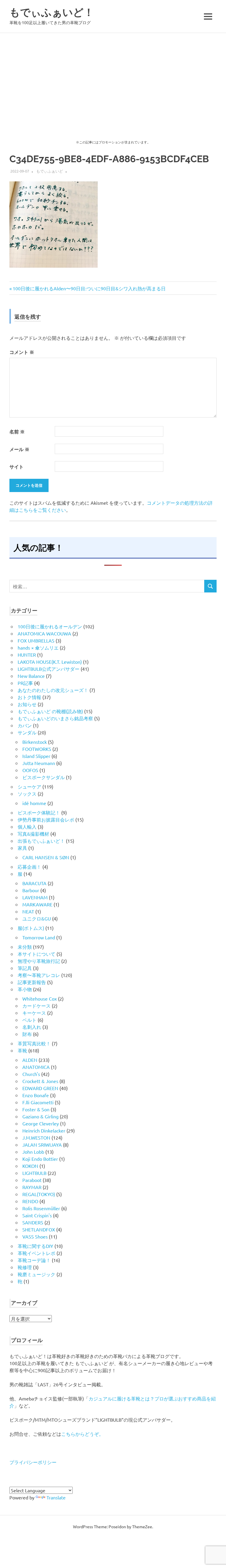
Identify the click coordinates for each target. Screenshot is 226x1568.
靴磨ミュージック (36, 1274)
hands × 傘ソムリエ (38, 647)
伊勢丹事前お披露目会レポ (46, 819)
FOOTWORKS (36, 749)
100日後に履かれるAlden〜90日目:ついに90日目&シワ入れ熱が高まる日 (89, 288)
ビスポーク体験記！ (39, 812)
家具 (22, 848)
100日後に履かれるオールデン (50, 626)
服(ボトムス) (31, 928)
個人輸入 (27, 826)
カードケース (36, 1006)
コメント (21, 352)
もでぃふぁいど (49, 170)
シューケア (29, 786)
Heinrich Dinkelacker (43, 1130)
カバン (25, 725)
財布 (27, 1034)
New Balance (31, 676)
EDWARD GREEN (40, 1088)
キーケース (34, 1013)
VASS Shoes (35, 1236)
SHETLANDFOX (38, 1229)
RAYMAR (31, 1187)
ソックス (27, 794)
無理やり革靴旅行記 (39, 961)
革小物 (25, 989)
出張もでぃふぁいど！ (41, 841)
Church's (31, 1074)
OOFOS (30, 770)
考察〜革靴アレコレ (39, 975)
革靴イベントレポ (36, 1253)
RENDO (30, 1201)
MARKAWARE (37, 904)
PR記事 (25, 683)
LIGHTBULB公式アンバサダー (48, 669)
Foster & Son (35, 1109)
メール (19, 449)
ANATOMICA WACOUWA (44, 633)
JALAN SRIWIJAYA (42, 1145)
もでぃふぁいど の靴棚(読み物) (50, 711)
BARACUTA (34, 883)
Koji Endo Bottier (40, 1159)
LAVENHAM (35, 897)
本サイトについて (36, 954)
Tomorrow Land (38, 937)
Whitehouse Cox (39, 998)
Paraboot (31, 1180)
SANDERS (32, 1222)
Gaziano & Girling (40, 1116)
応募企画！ (29, 867)
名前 (17, 431)
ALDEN (29, 1060)
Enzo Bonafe (35, 1095)
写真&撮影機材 (33, 834)
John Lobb (33, 1152)
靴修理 (25, 1267)
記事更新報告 (32, 982)
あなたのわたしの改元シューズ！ (53, 690)
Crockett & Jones (40, 1081)
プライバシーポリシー (32, 1462)
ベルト (29, 1020)
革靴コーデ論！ (34, 1260)
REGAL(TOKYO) (38, 1194)
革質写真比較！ (34, 1043)
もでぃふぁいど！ (51, 12)
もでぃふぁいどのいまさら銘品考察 (55, 718)
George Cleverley (40, 1123)
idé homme (34, 803)
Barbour (30, 890)
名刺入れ (31, 1027)
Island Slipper (36, 756)
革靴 (22, 1050)
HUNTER (27, 655)
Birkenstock (34, 742)
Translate (56, 1497)
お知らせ (27, 704)
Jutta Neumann (38, 763)
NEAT (28, 911)
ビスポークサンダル (43, 777)
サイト (16, 466)
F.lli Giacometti (38, 1102)
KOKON (30, 1166)
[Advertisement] (113, 77)
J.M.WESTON (36, 1137)
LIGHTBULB (34, 1173)
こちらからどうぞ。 (82, 1434)
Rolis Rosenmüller (41, 1208)
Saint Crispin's (37, 1215)
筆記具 (25, 968)
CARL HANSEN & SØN (45, 857)
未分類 (25, 947)
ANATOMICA (36, 1067)
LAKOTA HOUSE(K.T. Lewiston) (50, 662)
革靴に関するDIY (35, 1246)
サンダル (27, 732)
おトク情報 (29, 697)
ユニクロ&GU (36, 918)
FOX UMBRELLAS (36, 640)
